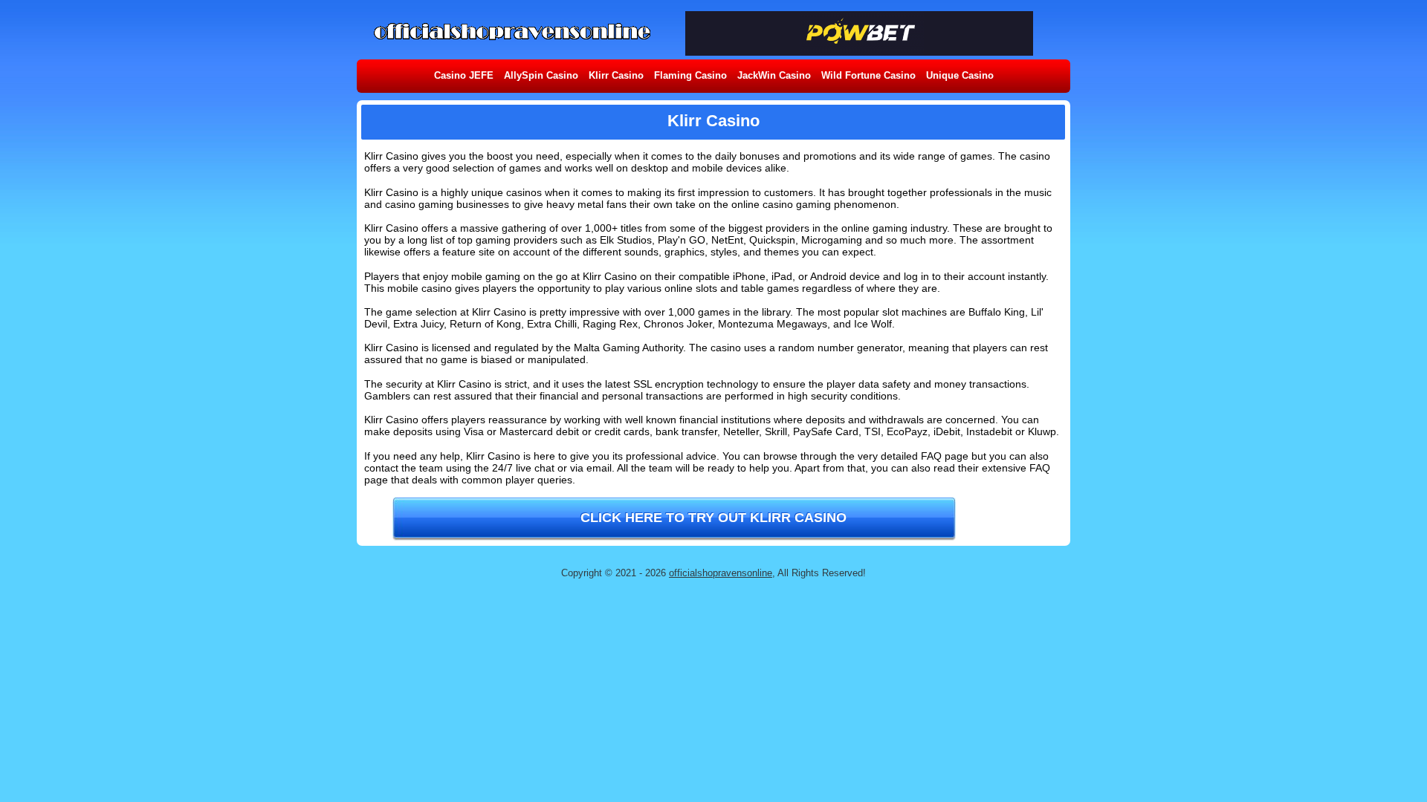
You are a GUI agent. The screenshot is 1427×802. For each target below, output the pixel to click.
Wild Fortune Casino (868, 75)
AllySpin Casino (541, 75)
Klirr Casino (616, 75)
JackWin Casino (774, 75)
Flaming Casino (690, 75)
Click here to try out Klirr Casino (713, 517)
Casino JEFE (464, 75)
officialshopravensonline (720, 572)
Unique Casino (960, 75)
